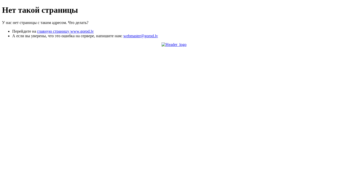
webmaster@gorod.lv (140, 36)
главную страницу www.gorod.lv (65, 31)
